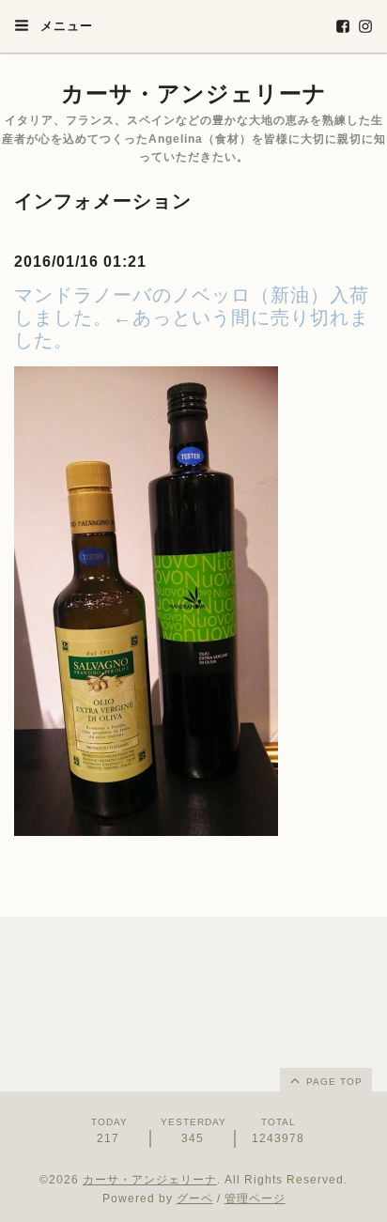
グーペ (195, 1198)
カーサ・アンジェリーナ (194, 93)
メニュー (64, 26)
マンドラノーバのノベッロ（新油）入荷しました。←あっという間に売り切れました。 (191, 317)
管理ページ (255, 1198)
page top (332, 1081)
